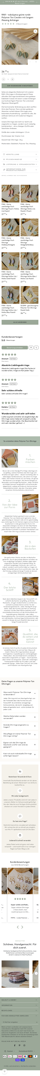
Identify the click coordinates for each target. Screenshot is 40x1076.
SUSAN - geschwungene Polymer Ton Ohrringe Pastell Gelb (29, 308)
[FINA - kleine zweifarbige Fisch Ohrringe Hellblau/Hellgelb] (11, 227)
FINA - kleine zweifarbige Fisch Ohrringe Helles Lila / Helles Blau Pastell (9, 309)
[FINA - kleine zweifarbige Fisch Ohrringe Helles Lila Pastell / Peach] (30, 193)
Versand (10, 74)
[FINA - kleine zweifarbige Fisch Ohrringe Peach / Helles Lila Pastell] (11, 193)
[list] (20, 809)
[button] (18, 927)
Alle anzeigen (20, 322)
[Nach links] (3, 2)
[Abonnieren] (37, 1022)
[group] (15, 974)
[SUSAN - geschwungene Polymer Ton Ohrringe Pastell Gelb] (30, 295)
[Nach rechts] (36, 2)
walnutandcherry (14, 1066)
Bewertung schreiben (15, 348)
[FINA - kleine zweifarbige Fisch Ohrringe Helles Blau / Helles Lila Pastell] (30, 261)
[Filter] (31, 347)
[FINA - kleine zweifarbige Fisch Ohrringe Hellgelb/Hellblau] (30, 227)
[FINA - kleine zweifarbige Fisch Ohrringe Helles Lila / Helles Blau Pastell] (11, 295)
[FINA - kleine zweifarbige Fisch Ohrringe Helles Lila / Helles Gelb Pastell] (11, 261)
